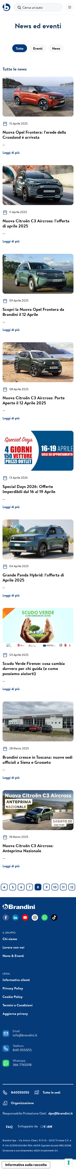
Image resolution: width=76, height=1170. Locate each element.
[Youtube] (25, 917)
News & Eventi (13, 955)
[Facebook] (6, 917)
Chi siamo (10, 938)
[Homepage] (6, 7)
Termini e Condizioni (18, 1005)
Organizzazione (22, 1103)
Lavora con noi (13, 947)
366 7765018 (22, 1064)
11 (63, 887)
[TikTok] (54, 917)
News (56, 48)
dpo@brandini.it (60, 1113)
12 (71, 887)
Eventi (37, 48)
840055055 (20, 1092)
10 (55, 887)
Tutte (19, 48)
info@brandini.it (25, 1035)
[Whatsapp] (44, 917)
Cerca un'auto (32, 7)
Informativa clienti (16, 979)
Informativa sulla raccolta (26, 1165)
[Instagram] (35, 917)
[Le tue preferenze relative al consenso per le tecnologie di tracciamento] (69, 1163)
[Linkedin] (15, 917)
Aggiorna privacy (15, 1013)
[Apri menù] (69, 7)
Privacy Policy (13, 988)
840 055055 (22, 1050)
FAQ (9, 1126)
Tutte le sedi (51, 1092)
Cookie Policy (13, 996)
